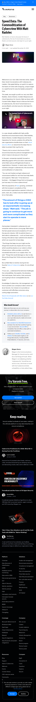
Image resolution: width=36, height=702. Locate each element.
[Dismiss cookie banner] (31, 680)
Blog (4, 16)
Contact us (22, 638)
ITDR (3, 591)
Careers (21, 624)
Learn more (20, 4)
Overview (4, 560)
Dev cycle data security (25, 579)
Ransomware (12, 16)
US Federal (22, 593)
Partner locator (23, 646)
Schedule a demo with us (14, 314)
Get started (18, 397)
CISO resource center (8, 674)
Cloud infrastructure (7, 630)
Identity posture (6, 588)
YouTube (23, 333)
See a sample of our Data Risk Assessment (19, 322)
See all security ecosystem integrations (9, 641)
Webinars (4, 666)
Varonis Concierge (7, 607)
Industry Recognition (25, 635)
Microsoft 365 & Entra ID (9, 621)
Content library (6, 671)
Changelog (5, 612)
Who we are (22, 621)
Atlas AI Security (6, 583)
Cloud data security (24, 574)
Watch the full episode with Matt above (14, 296)
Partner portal (23, 648)
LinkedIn (17, 333)
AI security (22, 568)
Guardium (22, 666)
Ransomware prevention (26, 563)
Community (5, 677)
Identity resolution (7, 586)
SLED (20, 590)
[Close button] (33, 2)
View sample (18, 402)
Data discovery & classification (7, 564)
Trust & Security (23, 630)
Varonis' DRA (23, 326)
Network (4, 635)
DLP (3, 580)
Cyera (20, 663)
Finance (21, 582)
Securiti (21, 671)
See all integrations (7, 638)
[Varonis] (8, 9)
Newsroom (22, 632)
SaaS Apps (5, 627)
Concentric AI (23, 661)
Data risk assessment (25, 571)
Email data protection (8, 601)
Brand (20, 640)
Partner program (23, 643)
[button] (33, 9)
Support (4, 661)
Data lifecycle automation (26, 576)
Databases (5, 632)
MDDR (3, 604)
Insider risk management (26, 560)
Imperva (21, 669)
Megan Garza (9, 45)
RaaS (17, 185)
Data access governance (9, 578)
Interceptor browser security (7, 598)
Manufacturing (23, 587)
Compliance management (26, 566)
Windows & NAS (6, 624)
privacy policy (18, 688)
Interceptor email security (9, 594)
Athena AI (5, 609)
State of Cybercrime (13, 265)
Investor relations (24, 627)
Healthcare (22, 584)
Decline (23, 694)
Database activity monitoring (7, 571)
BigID (20, 658)
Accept (12, 694)
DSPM (3, 568)
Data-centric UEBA (7, 575)
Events (4, 669)
